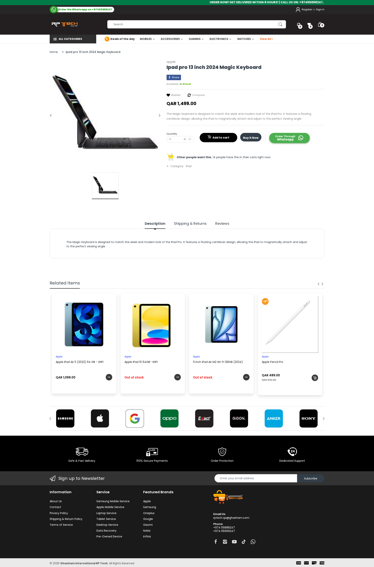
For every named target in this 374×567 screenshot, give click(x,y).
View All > (266, 39)
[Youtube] (234, 542)
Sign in (320, 9)
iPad (188, 166)
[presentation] (318, 284)
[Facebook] (215, 542)
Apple (59, 356)
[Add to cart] (314, 377)
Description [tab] (155, 223)
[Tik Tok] (243, 542)
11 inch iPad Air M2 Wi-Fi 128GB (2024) (218, 362)
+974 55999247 (224, 531)
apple (171, 62)
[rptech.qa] (64, 24)
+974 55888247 (224, 527)
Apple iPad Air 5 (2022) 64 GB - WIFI (79, 362)
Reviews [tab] (222, 223)
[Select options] (109, 377)
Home (54, 52)
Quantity (172, 134)
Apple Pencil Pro (272, 362)
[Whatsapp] (253, 542)
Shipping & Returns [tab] (190, 223)
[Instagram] (225, 542)
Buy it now (250, 138)
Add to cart (221, 138)
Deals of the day (122, 39)
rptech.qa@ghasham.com (231, 518)
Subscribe (310, 478)
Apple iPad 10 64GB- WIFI (141, 362)
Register (307, 9)
